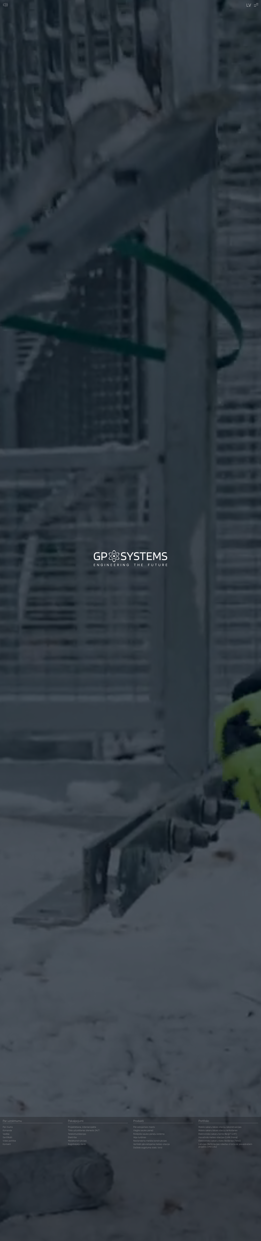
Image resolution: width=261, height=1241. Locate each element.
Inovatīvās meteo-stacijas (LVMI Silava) (217, 1137)
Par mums (8, 1127)
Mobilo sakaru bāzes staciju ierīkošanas (217, 1130)
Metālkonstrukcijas (77, 1140)
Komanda (7, 1130)
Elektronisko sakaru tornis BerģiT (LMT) (217, 1134)
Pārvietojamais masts (144, 1127)
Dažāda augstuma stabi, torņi (147, 1147)
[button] (256, 5)
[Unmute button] (5, 5)
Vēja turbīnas (139, 1137)
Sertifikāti (7, 1137)
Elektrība (72, 1137)
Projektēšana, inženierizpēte (82, 1127)
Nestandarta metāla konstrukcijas (150, 1140)
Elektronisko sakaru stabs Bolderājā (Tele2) (219, 1140)
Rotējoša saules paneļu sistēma (148, 1134)
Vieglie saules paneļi (143, 1130)
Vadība (6, 1134)
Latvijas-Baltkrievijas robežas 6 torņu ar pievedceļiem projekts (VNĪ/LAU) (225, 1145)
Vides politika (9, 1140)
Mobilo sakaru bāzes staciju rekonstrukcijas (219, 1127)
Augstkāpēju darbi (77, 1144)
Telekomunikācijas (77, 1134)
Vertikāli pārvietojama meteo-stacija (151, 1144)
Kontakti (7, 1144)
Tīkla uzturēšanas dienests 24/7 (84, 1130)
